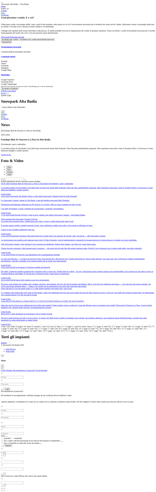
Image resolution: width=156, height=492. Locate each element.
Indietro (4, 343)
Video (9, 175)
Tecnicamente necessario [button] (11, 47)
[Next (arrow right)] (4, 490)
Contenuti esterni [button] (8, 57)
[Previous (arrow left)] (2, 490)
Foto (8, 169)
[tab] (78, 47)
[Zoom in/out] (4, 488)
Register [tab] (9, 370)
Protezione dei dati (17, 37)
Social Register (41, 370)
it (6, 93)
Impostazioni (6, 42)
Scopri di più (6, 155)
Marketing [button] (5, 75)
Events (9, 172)
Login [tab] (3, 370)
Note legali (5, 37)
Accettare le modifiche (10, 89)
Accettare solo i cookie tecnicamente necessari (37, 39)
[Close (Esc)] (2, 488)
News (9, 167)
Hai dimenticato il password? (24, 370)
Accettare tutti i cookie (10, 39)
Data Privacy (11, 349)
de (2, 93)
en (4, 93)
